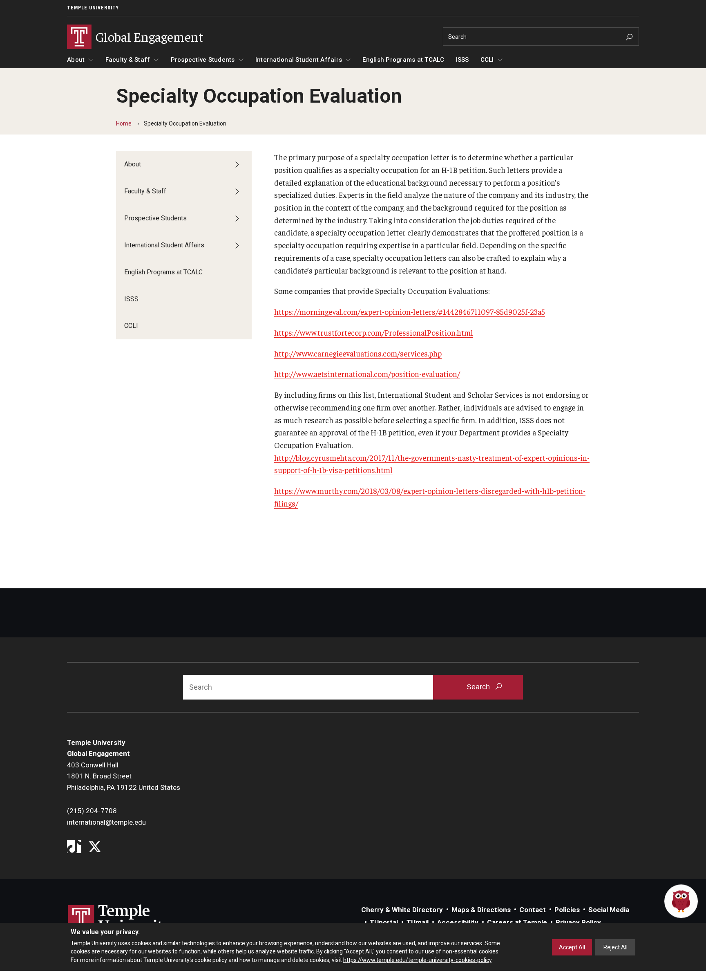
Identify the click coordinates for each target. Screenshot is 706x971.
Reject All (615, 947)
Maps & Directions (481, 910)
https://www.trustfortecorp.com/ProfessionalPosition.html (373, 332)
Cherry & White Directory (402, 910)
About (76, 59)
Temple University (93, 8)
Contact (532, 910)
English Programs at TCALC (403, 59)
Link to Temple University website (120, 920)
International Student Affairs (298, 59)
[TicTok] (74, 847)
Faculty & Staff (127, 59)
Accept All (572, 947)
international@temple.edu (106, 822)
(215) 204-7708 (92, 811)
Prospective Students (203, 59)
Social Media (608, 910)
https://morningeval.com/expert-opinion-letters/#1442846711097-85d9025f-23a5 (409, 311)
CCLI (487, 59)
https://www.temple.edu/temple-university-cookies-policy (417, 960)
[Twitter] (94, 847)
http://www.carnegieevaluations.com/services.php (358, 353)
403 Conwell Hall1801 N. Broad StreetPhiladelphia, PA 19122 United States (123, 776)
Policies (567, 910)
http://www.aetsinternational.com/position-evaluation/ (367, 374)
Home (124, 123)
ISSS (462, 59)
